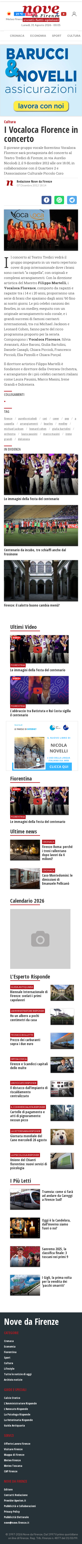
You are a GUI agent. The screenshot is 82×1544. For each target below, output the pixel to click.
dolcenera (24, 439)
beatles (48, 423)
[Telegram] (72, 200)
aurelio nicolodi (27, 418)
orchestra (10, 434)
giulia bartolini (61, 429)
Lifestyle (9, 1368)
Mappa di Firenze (14, 1455)
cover (56, 418)
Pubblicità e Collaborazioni (20, 1506)
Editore (8, 1489)
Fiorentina (10, 1352)
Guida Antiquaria (14, 1425)
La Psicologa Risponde (17, 1414)
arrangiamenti (29, 423)
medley (63, 423)
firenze (8, 418)
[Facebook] (46, 200)
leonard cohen (37, 429)
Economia (38, 35)
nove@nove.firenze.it (16, 1522)
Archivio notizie (13, 1380)
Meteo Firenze (12, 1460)
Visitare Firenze (13, 1449)
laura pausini (29, 434)
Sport (56, 35)
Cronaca (17, 35)
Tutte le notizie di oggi (18, 1374)
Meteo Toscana (13, 1466)
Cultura (8, 1363)
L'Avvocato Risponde (16, 1409)
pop (67, 418)
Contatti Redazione (15, 1495)
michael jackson (13, 429)
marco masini (51, 434)
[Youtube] (64, 14)
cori (45, 418)
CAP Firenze (10, 1471)
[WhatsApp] (59, 200)
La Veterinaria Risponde (18, 1420)
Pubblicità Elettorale (16, 1517)
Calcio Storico (12, 1398)
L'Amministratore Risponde (20, 1403)
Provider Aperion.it (15, 1500)
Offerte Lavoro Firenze (17, 1443)
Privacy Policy (12, 1511)
